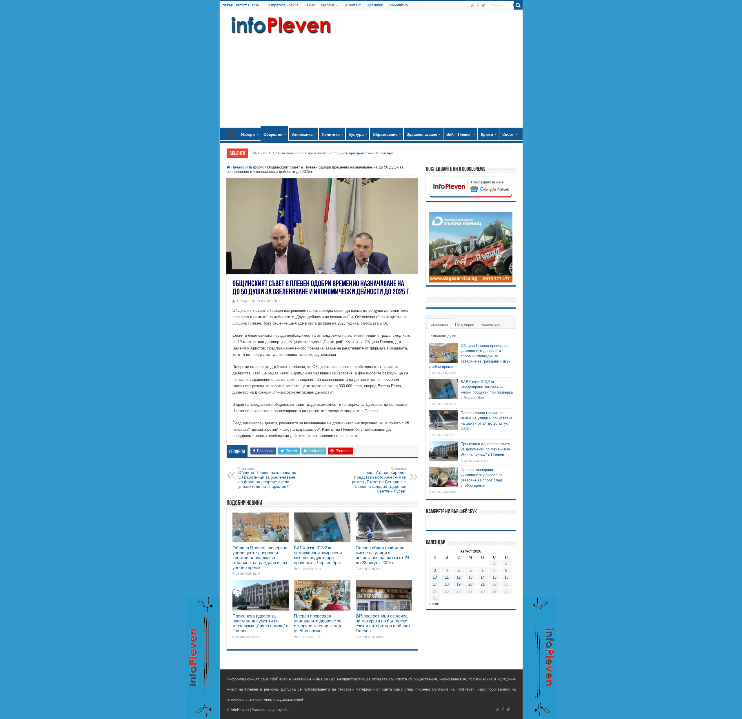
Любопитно (398, 5)
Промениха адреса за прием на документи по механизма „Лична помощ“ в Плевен (260, 623)
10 (435, 577)
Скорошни (439, 324)
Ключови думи (443, 336)
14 (483, 577)
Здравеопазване (422, 134)
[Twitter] (483, 5)
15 (494, 577)
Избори (248, 134)
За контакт (352, 5)
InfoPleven (240, 709)
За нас (309, 5)
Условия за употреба (270, 709)
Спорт (508, 134)
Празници (375, 5)
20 (470, 584)
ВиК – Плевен (459, 134)
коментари (490, 324)
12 (459, 577)
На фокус (255, 167)
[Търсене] (518, 5)
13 (470, 577)
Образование (385, 134)
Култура (356, 134)
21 (483, 584)
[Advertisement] (371, 78)
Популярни (464, 324)
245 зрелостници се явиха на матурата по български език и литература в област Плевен (383, 623)
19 (459, 584)
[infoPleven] (279, 24)
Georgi (242, 301)
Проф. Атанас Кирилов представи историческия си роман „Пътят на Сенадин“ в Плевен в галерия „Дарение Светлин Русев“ (379, 480)
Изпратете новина (283, 5)
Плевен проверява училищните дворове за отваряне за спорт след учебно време (317, 623)
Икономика (302, 134)
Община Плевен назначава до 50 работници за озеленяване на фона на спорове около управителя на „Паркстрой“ (267, 478)
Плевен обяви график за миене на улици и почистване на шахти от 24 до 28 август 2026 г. (382, 555)
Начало (230, 134)
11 (447, 577)
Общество (272, 134)
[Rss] (473, 5)
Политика (330, 134)
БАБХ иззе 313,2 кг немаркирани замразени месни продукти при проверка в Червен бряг (322, 153)
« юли (434, 604)
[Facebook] (478, 5)
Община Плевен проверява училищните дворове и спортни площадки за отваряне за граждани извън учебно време (260, 557)
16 (506, 577)
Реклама (328, 5)
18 (447, 584)
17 (435, 584)
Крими (487, 134)
